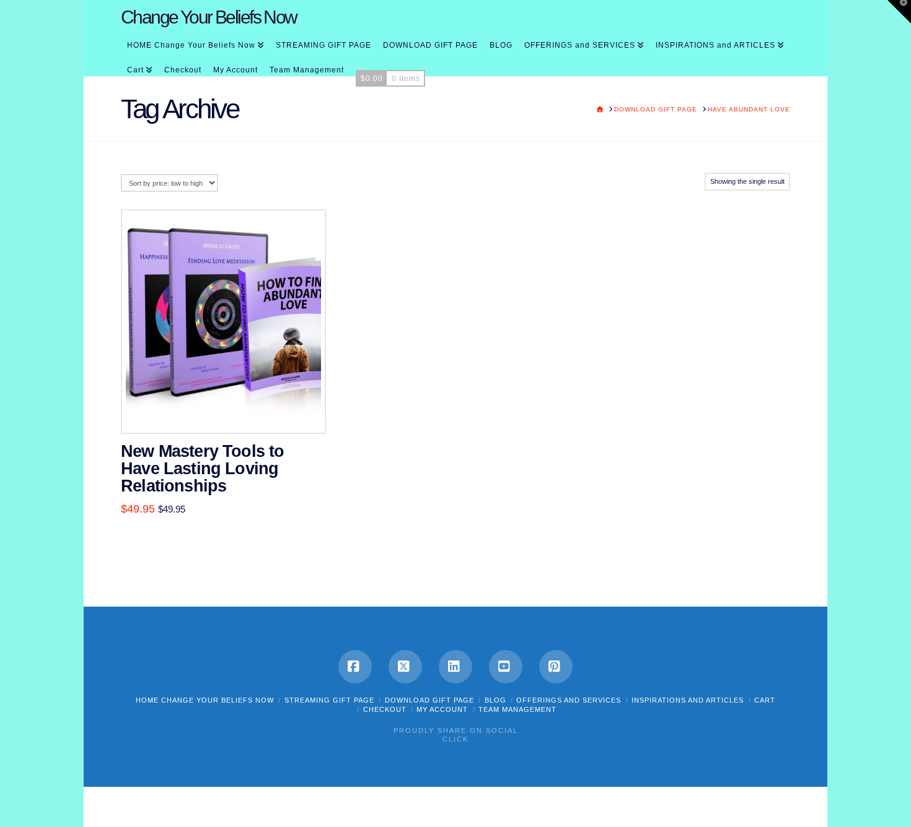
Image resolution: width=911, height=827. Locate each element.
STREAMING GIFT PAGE (329, 700)
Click (455, 739)
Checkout (385, 709)
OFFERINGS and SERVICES (568, 700)
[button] (899, 12)
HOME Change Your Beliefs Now (205, 700)
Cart (764, 700)
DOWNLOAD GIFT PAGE (429, 700)
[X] (405, 666)
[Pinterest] (556, 666)
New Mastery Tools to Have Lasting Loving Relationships (202, 468)
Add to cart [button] (229, 411)
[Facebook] (355, 666)
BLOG (495, 700)
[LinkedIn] (455, 666)
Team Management (517, 709)
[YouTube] (505, 666)
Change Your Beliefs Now (209, 17)
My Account (442, 709)
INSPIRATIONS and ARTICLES (688, 700)
